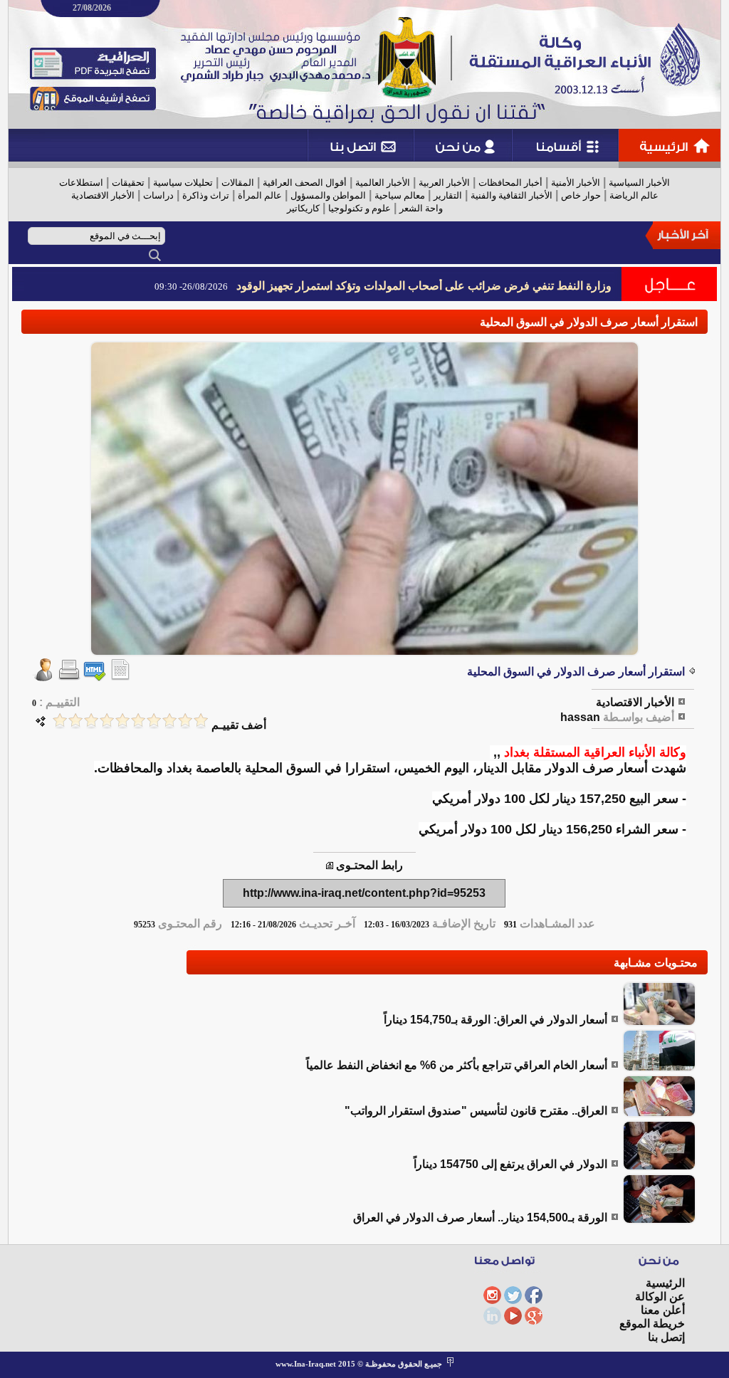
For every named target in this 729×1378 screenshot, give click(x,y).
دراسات (158, 195)
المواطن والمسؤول (328, 195)
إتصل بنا (666, 1337)
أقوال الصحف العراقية (305, 182)
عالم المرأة (260, 195)
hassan (580, 717)
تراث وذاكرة (205, 195)
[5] (138, 720)
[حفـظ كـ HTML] (94, 677)
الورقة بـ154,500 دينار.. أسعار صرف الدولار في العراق (480, 1217)
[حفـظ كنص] (120, 677)
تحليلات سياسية (183, 182)
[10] (60, 720)
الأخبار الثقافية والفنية (511, 195)
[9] (75, 720)
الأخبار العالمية (382, 182)
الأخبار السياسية (639, 182)
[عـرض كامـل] (659, 1022)
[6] (122, 720)
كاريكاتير (303, 208)
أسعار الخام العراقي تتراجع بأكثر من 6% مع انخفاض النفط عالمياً (456, 1065)
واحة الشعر (421, 208)
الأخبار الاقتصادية (103, 195)
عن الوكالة (660, 1296)
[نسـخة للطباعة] (69, 677)
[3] (169, 720)
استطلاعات (81, 182)
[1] (201, 720)
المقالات (237, 182)
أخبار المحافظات (510, 182)
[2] (185, 720)
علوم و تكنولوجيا (359, 208)
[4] (154, 720)
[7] (107, 720)
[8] (91, 720)
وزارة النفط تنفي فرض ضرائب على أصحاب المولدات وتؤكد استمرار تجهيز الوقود (424, 286)
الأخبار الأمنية (575, 182)
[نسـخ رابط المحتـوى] (329, 865)
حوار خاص (581, 195)
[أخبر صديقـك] (43, 677)
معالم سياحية (399, 195)
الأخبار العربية (444, 182)
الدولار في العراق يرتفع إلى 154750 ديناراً (510, 1164)
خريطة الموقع (652, 1323)
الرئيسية (665, 1283)
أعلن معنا (663, 1310)
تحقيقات (128, 182)
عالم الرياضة (634, 195)
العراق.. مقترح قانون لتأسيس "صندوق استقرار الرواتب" (476, 1111)
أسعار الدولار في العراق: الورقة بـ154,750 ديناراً (495, 1020)
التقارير (448, 195)
